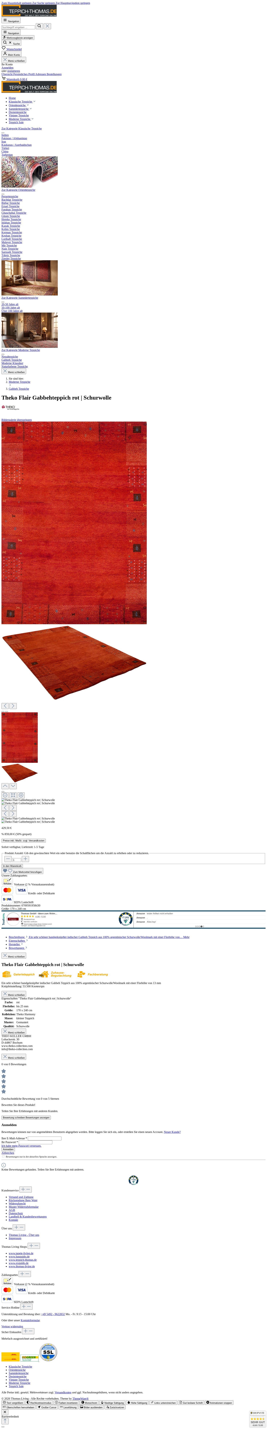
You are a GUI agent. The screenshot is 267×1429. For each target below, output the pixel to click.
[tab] (99, 937)
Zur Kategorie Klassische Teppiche (21, 128)
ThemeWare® (80, 1398)
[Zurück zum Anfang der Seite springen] (5, 1421)
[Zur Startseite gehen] (29, 15)
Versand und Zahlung (21, 1197)
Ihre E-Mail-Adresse (14, 1138)
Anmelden (7, 67)
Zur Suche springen (44, 3)
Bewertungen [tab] (17, 948)
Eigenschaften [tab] (17, 940)
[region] (133, 622)
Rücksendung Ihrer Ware (23, 1200)
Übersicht (7, 74)
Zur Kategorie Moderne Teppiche (20, 350)
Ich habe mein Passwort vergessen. (21, 1145)
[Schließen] (2, 791)
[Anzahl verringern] (8, 859)
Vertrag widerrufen (12, 1326)
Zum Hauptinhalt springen (16, 3)
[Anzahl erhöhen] (25, 859)
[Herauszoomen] (5, 795)
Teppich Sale (16, 1386)
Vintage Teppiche (19, 1379)
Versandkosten (63, 1392)
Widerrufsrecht (17, 1203)
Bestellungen (54, 74)
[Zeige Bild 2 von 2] (6, 711)
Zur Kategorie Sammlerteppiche (19, 297)
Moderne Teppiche (19, 1383)
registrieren (13, 70)
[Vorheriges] (5, 706)
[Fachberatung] (94, 976)
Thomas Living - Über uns (24, 1234)
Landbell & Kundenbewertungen (28, 1216)
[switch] (13, 1402)
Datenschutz (16, 1213)
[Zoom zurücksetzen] (13, 795)
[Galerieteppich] (19, 976)
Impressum (15, 1238)
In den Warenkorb (12, 866)
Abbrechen (7, 1152)
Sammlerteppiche (19, 1373)
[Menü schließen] (2, 132)
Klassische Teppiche (20, 1366)
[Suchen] (39, 26)
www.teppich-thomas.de (23, 1259)
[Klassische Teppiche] (29, 186)
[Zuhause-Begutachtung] (57, 976)
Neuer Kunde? (172, 1132)
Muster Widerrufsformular (24, 1206)
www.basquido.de (19, 1256)
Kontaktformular (30, 1320)
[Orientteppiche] (29, 294)
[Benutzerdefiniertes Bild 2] (29, 1360)
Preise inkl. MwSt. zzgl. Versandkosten (23, 840)
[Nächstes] (13, 706)
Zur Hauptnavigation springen (73, 3)
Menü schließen (16, 61)
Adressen (41, 74)
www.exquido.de (19, 1263)
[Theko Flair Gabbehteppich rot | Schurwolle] (74, 523)
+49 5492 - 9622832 (53, 1314)
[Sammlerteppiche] (29, 346)
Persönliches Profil (24, 74)
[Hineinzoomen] (21, 795)
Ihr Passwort (9, 1142)
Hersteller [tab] (15, 944)
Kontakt (13, 1219)
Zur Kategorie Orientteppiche (18, 189)
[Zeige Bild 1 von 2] (2, 711)
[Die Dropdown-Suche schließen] (47, 26)
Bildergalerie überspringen (16, 419)
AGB (12, 1210)
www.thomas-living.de (22, 1266)
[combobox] (18, 27)
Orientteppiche (17, 1369)
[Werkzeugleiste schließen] (4, 1412)
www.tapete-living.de (21, 1253)
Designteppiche (18, 1376)
